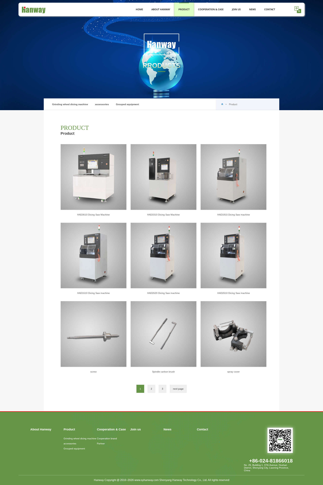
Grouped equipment (127, 104)
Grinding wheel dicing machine (70, 104)
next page (178, 388)
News (252, 9)
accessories (102, 104)
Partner (101, 443)
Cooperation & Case (211, 9)
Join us (236, 9)
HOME (139, 9)
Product (184, 9)
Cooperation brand (107, 438)
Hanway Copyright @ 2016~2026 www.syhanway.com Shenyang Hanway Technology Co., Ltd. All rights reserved (161, 480)
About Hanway (160, 9)
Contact (269, 9)
